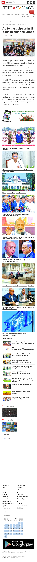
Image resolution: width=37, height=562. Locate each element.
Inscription (20, 487)
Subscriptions (21, 556)
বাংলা (32, 12)
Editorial (19, 490)
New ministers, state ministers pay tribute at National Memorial (22, 342)
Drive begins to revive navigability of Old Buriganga (21, 372)
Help (8, 556)
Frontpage (5, 485)
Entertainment (21, 485)
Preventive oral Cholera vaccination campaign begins (21, 361)
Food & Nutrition (22, 505)
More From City (7, 338)
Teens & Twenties (22, 496)
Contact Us (16, 551)
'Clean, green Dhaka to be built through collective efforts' (22, 367)
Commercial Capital (8, 503)
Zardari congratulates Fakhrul (21, 384)
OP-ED (4, 494)
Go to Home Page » (30, 444)
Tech (18, 501)
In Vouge (19, 503)
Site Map (4, 556)
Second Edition (25, 16)
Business (5, 496)
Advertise (22, 551)
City (10, 21)
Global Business (7, 499)
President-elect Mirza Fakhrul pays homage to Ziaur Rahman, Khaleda (22, 380)
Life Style (20, 492)
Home (4, 21)
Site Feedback (14, 556)
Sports (4, 505)
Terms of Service (11, 552)
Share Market (6, 501)
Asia (3, 487)
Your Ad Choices (29, 551)
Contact (33, 16)
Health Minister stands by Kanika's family (20, 398)
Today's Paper (20, 14)
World (4, 492)
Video (27, 14)
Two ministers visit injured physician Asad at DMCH (20, 354)
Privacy (5, 552)
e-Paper (33, 14)
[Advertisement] (18, 465)
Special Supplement (23, 499)
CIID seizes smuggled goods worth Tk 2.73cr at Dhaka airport (22, 348)
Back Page (20, 508)
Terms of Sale (20, 552)
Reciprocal (20, 494)
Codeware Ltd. (13, 557)
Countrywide (6, 508)
